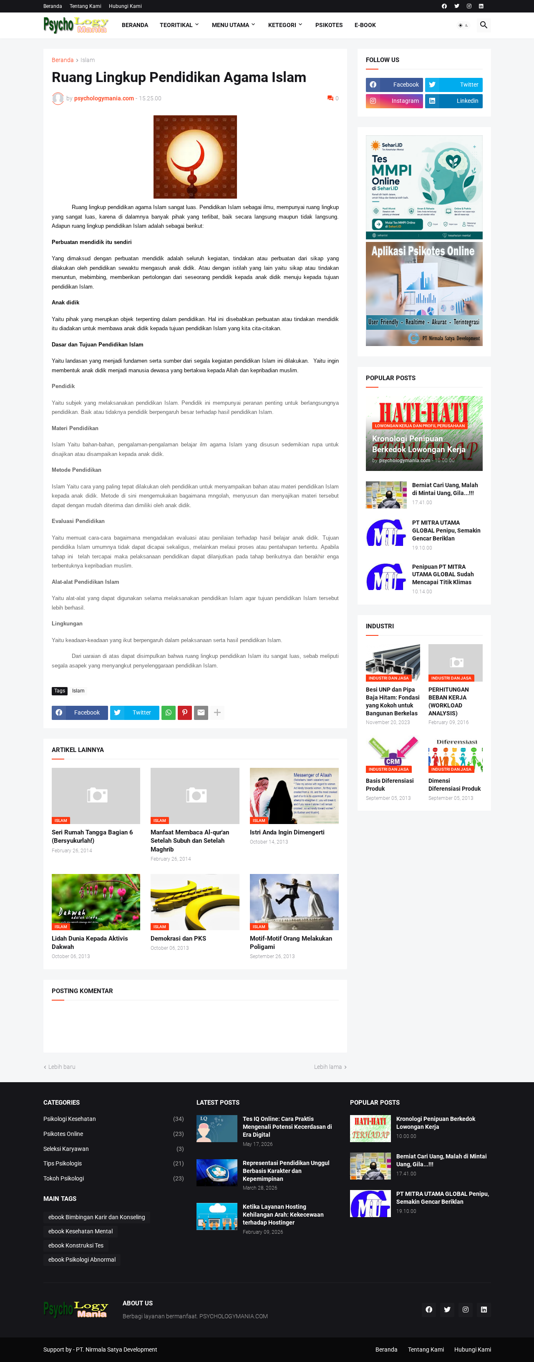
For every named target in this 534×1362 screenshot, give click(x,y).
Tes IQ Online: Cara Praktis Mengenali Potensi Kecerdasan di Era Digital (287, 1126)
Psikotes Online (113, 1133)
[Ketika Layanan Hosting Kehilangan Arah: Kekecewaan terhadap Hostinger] (216, 1216)
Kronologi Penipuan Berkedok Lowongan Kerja (435, 1122)
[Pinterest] (185, 713)
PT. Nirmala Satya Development (116, 1349)
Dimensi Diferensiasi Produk (454, 784)
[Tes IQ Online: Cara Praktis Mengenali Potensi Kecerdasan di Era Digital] (216, 1128)
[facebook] (444, 6)
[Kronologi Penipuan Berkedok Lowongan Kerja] (370, 1128)
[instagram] (469, 6)
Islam (88, 60)
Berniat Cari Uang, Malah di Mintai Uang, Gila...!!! (445, 489)
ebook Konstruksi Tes (75, 1245)
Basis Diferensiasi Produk (390, 784)
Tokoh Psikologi (113, 1178)
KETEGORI (282, 25)
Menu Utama (230, 25)
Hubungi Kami (125, 6)
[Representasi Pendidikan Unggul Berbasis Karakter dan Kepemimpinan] (216, 1172)
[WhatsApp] (168, 713)
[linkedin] (481, 6)
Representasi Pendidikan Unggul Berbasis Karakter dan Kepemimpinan (286, 1171)
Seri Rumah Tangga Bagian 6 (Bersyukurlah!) (92, 836)
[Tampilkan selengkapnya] (217, 713)
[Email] (201, 713)
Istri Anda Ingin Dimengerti (287, 832)
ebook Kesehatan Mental (80, 1231)
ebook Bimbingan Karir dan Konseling (96, 1217)
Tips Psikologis (113, 1163)
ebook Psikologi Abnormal (82, 1259)
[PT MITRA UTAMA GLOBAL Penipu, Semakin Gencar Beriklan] (386, 532)
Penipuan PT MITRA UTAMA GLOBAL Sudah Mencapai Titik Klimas (443, 574)
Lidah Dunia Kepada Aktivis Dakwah (90, 943)
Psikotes (329, 25)
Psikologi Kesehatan (113, 1118)
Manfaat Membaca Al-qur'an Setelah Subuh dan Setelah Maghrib (190, 841)
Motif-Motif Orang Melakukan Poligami (291, 943)
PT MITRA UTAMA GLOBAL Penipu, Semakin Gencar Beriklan (446, 530)
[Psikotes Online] (424, 237)
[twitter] (456, 6)
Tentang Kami (85, 6)
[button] (463, 25)
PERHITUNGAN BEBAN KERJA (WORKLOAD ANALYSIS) (448, 701)
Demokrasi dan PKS (178, 938)
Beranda (52, 6)
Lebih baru (62, 1066)
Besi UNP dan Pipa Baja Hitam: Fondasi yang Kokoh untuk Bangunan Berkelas (393, 701)
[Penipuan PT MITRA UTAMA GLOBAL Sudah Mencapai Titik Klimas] (386, 576)
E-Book (365, 25)
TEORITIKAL (176, 25)
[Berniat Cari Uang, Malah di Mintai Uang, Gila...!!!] (386, 494)
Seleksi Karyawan (113, 1148)
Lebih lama (328, 1066)
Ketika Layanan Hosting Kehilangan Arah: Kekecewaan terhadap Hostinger (283, 1214)
